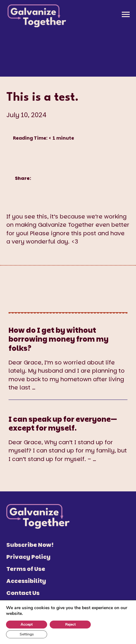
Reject (70, 624)
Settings (27, 634)
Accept (27, 624)
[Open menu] (125, 14)
